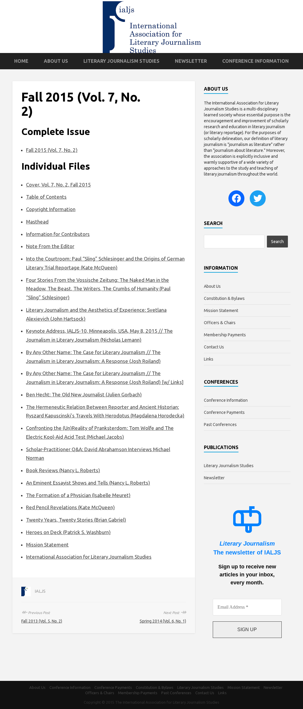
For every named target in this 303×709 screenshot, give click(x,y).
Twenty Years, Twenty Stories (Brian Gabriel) (76, 519)
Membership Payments (225, 334)
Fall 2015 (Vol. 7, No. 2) (52, 150)
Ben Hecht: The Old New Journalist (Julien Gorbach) (84, 394)
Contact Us (214, 347)
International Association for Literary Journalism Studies (89, 557)
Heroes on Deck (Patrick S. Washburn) (68, 532)
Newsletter (191, 61)
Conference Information (255, 61)
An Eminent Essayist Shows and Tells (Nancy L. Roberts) (88, 482)
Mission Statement (47, 544)
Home (21, 61)
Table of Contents (46, 197)
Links (208, 359)
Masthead (37, 221)
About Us (56, 61)
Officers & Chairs (220, 322)
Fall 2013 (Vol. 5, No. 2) (41, 621)
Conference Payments (224, 412)
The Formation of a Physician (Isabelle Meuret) (78, 495)
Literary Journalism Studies (121, 61)
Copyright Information (50, 209)
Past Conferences (220, 424)
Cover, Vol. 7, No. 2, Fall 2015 (58, 184)
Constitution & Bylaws (224, 298)
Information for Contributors (58, 234)
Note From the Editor (50, 246)
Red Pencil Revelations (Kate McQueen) (70, 507)
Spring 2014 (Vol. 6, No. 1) (163, 621)
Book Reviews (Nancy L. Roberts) (63, 470)
